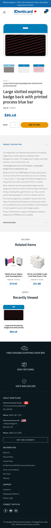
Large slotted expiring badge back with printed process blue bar (13, 326)
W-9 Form (7, 474)
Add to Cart (34, 124)
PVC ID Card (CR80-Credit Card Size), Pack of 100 (37, 275)
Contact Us (7, 489)
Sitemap (6, 478)
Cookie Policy (8, 461)
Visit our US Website (25, 440)
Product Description (12, 144)
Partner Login (8, 498)
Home (5, 81)
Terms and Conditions (11, 469)
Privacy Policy (8, 457)
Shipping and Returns (11, 493)
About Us (6, 452)
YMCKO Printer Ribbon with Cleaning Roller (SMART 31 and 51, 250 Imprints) (14, 275)
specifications (9, 222)
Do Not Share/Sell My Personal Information (19, 465)
